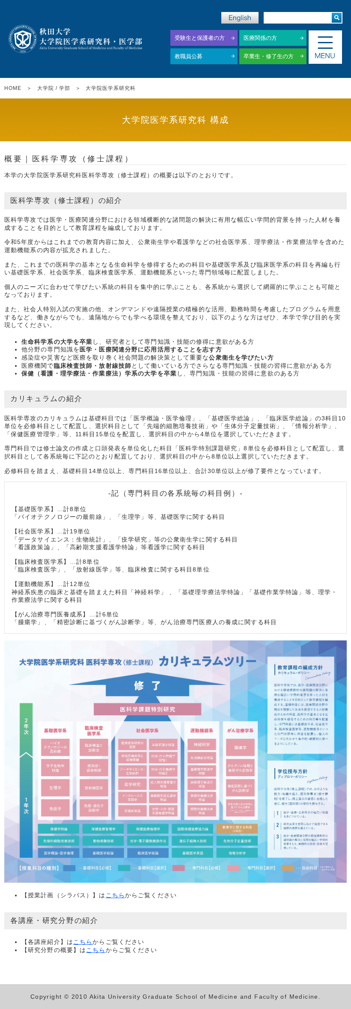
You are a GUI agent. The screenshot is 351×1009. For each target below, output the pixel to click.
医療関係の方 (260, 38)
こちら (115, 895)
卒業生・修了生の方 (269, 56)
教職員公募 (188, 56)
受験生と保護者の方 (200, 38)
